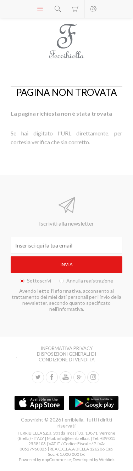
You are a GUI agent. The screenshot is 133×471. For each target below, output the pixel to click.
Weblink (107, 459)
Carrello (75, 9)
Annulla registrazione (89, 281)
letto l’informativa (59, 291)
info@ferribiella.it (73, 438)
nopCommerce (56, 459)
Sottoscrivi (39, 281)
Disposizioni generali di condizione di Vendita (66, 356)
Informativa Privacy (67, 348)
